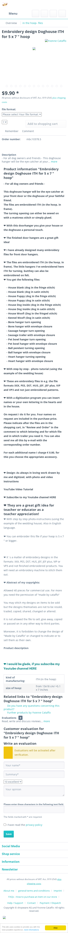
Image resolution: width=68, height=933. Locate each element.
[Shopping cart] (62, 13)
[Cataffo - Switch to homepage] (5, 5)
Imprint (58, 890)
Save (9, 834)
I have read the (24, 825)
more (53, 161)
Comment (27, 131)
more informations (31, 929)
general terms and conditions (34, 890)
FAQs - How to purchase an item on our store (32, 896)
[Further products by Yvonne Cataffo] (55, 42)
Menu (13, 13)
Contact (31, 903)
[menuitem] (9, 13)
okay (55, 927)
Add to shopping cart (43, 124)
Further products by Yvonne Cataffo (29, 712)
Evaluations (9, 717)
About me (8, 890)
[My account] (53, 13)
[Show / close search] (35, 13)
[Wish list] (44, 13)
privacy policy (34, 825)
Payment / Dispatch (50, 903)
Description (9, 154)
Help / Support (15, 903)
